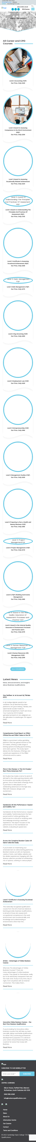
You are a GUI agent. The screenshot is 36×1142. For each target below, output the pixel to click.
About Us (6, 1116)
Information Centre (9, 1120)
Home (5, 1109)
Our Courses (7, 1123)
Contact (6, 1127)
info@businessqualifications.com (15, 1098)
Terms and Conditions (10, 1130)
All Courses (18, 669)
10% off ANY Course (6, 2)
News (5, 1113)
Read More (7, 723)
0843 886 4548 (22, 7)
